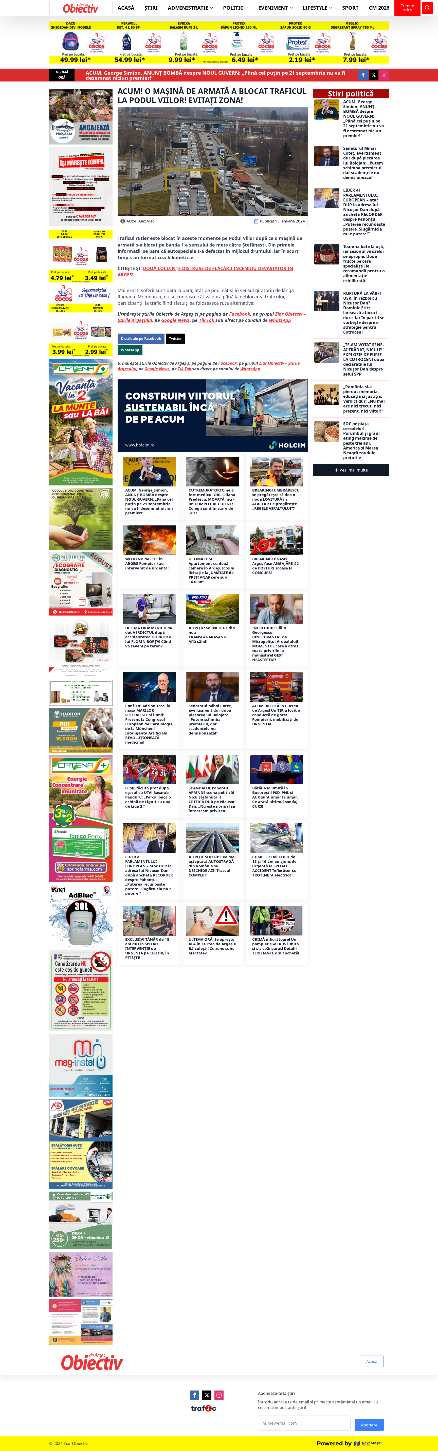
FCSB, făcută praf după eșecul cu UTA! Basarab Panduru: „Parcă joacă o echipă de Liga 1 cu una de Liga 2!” (148, 797)
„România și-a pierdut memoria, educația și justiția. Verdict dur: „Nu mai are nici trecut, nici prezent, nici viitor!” (364, 399)
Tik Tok (185, 369)
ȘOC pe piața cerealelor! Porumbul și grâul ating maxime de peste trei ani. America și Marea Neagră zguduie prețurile (361, 440)
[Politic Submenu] (248, 8)
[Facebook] (194, 1395)
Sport (350, 7)
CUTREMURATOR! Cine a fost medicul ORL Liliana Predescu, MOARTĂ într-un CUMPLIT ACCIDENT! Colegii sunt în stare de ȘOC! (212, 501)
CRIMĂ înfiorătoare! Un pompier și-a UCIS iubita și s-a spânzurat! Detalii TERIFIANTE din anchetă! (275, 946)
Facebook (239, 314)
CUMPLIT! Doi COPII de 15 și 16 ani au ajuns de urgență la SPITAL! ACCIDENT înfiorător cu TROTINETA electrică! (274, 865)
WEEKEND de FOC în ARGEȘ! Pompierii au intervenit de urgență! (147, 563)
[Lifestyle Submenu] (332, 8)
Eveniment (273, 7)
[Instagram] (219, 1395)
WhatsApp (280, 320)
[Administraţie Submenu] (213, 8)
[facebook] (363, 75)
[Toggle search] (427, 8)
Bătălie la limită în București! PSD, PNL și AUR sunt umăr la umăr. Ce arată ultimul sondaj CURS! (275, 797)
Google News (175, 320)
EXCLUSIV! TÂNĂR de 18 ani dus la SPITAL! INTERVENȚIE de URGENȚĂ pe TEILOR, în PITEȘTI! (147, 948)
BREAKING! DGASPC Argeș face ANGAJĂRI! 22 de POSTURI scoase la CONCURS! (275, 566)
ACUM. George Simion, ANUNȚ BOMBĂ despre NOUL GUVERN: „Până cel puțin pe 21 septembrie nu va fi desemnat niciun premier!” (215, 75)
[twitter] (373, 75)
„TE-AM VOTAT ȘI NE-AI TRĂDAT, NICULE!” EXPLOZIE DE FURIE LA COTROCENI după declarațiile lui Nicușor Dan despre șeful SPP (364, 359)
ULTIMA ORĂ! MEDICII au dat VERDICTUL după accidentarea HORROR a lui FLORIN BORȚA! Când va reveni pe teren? (148, 636)
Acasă (126, 7)
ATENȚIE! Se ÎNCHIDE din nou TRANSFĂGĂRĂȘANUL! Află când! (212, 634)
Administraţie (188, 7)
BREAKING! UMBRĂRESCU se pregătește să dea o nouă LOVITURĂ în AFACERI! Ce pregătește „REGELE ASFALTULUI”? (276, 499)
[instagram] (384, 75)
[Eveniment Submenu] (293, 8)
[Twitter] (206, 1395)
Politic (233, 7)
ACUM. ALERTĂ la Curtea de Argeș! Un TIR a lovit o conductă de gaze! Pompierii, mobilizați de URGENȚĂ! (276, 714)
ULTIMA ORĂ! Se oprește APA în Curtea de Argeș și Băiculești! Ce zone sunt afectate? (212, 946)
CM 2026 (379, 7)
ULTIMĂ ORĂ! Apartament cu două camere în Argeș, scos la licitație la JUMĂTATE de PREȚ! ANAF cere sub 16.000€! (211, 570)
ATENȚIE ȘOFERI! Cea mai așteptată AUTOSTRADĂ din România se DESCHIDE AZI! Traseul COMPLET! (212, 865)
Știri (151, 7)
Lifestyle (315, 7)
